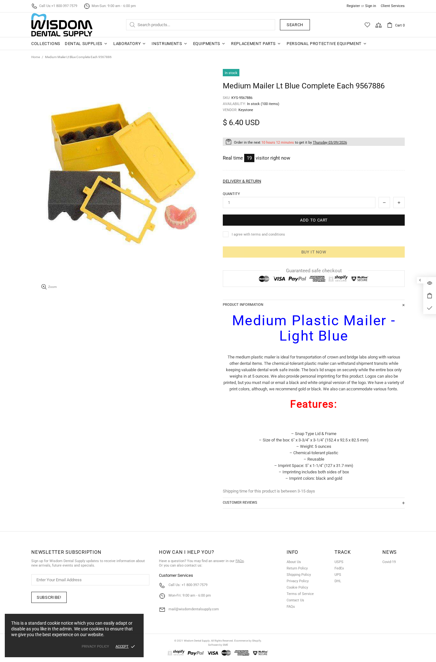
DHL (338, 581)
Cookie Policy (297, 587)
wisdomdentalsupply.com (62, 24)
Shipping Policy (299, 575)
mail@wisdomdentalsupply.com (194, 609)
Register (353, 6)
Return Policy (297, 568)
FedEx (339, 568)
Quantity (231, 194)
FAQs (240, 561)
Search (295, 24)
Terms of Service (300, 594)
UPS (338, 575)
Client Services (393, 6)
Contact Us (295, 600)
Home (35, 57)
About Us (294, 562)
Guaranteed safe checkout (314, 271)
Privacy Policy (298, 581)
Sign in (370, 6)
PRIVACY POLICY (95, 646)
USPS (339, 562)
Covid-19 (389, 562)
